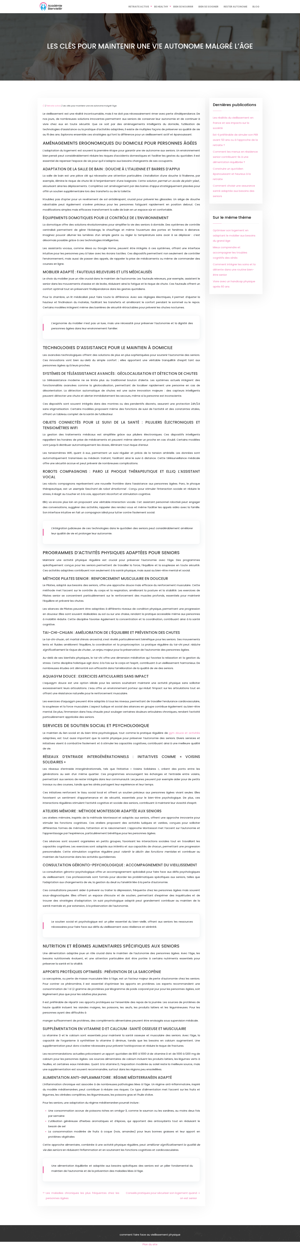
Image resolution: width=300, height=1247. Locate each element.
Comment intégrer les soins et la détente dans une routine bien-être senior (234, 269)
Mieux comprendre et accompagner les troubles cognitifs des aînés (230, 252)
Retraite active (138, 6)
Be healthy (161, 6)
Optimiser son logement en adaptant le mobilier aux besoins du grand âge (234, 235)
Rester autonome (235, 6)
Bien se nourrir (183, 6)
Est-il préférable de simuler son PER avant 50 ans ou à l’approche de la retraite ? (235, 140)
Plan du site (150, 1244)
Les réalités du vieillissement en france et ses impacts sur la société (233, 123)
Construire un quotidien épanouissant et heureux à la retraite (232, 174)
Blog (255, 6)
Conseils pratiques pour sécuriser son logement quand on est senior (161, 1195)
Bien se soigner (208, 6)
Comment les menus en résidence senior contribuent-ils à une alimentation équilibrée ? (235, 157)
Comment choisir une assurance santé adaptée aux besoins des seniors (234, 191)
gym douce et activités (184, 733)
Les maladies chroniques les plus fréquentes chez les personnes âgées (82, 1195)
